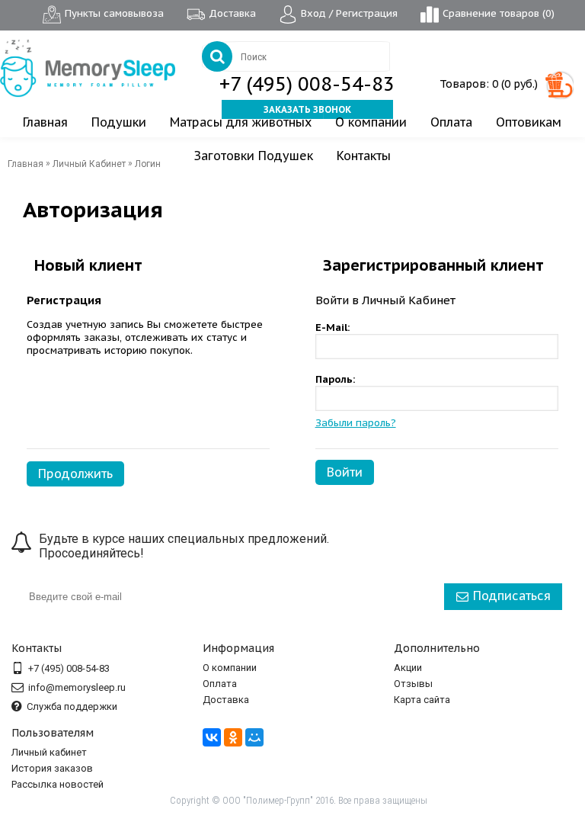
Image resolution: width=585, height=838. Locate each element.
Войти (345, 472)
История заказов (52, 768)
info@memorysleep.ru (77, 687)
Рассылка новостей (57, 784)
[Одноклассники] (233, 737)
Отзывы (413, 683)
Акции (408, 667)
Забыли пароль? (355, 422)
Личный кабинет (49, 752)
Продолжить (75, 473)
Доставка (226, 699)
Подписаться (512, 595)
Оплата (220, 683)
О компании (230, 667)
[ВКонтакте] (212, 737)
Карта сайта (422, 699)
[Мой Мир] (254, 737)
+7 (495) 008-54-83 (307, 84)
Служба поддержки (72, 706)
